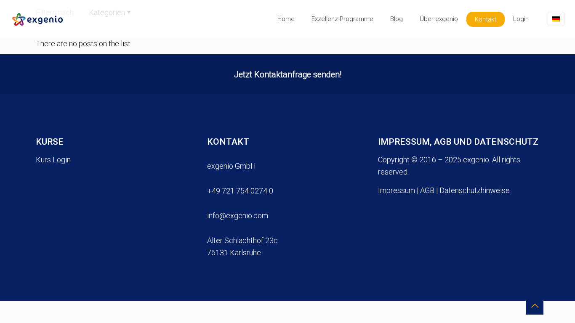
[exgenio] (35, 19)
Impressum (396, 190)
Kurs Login (53, 159)
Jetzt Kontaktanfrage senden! (287, 74)
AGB (427, 190)
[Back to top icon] (534, 306)
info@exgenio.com (237, 215)
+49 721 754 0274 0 (240, 191)
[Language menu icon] (556, 19)
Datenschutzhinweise (474, 190)
